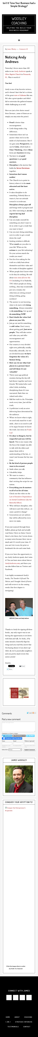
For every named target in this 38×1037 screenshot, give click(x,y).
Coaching (28, 1017)
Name (3, 741)
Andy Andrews (20, 71)
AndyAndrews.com (12, 563)
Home (8, 1017)
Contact (26, 1027)
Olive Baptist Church (13, 74)
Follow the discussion (34, 713)
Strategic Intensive (23, 1022)
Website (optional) (29, 741)
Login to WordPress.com (19, 736)
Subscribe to (5, 750)
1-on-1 (8, 1022)
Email (14, 741)
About (17, 1017)
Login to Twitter (30, 736)
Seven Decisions (23, 168)
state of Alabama (20, 95)
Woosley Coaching (19, 20)
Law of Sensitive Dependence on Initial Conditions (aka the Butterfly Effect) (20, 499)
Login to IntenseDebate (7, 736)
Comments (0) (23, 49)
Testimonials (13, 1027)
